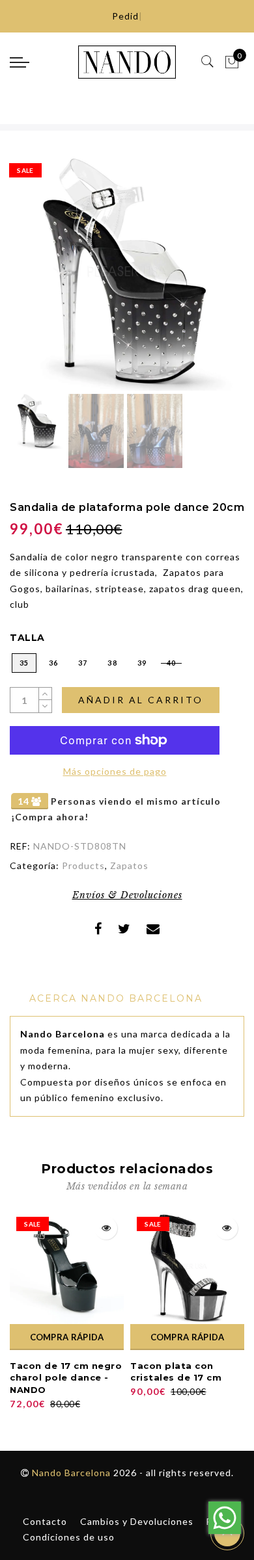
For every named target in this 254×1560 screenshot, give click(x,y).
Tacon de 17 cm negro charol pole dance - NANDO (66, 1377)
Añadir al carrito (140, 699)
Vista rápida (105, 1228)
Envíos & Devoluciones (127, 895)
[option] (127, 274)
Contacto (45, 1521)
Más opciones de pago (115, 771)
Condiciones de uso (69, 1536)
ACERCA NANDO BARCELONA (116, 998)
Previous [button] (33, 281)
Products (83, 865)
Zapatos (129, 865)
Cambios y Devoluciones (136, 1521)
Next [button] (203, 281)
